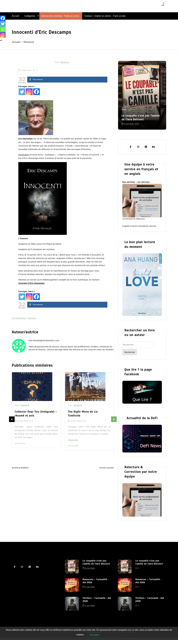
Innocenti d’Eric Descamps (31, 283)
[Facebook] (36, 91)
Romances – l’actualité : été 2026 (140, 110)
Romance (65, 62)
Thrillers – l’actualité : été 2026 (97, 600)
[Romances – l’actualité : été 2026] (72, 585)
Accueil (15, 16)
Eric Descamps (19, 318)
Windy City (20, 440)
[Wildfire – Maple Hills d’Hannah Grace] (86, 387)
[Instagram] (29, 91)
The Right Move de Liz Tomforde (30, 413)
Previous (12, 419)
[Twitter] (22, 91)
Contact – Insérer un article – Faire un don (105, 16)
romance (149, 122)
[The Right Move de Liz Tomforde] (32, 386)
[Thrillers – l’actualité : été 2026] (72, 604)
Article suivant (107, 468)
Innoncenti (23, 155)
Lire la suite (20, 446)
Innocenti (32, 318)
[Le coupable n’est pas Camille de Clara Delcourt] (72, 566)
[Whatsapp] (3, 29)
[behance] (153, 147)
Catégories (29, 16)
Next (114, 419)
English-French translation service (139, 226)
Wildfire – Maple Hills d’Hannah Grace (89, 414)
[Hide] (1, 40)
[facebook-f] (131, 147)
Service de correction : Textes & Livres (60, 16)
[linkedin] (146, 147)
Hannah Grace (74, 444)
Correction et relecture (133, 219)
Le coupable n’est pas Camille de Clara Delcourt (96, 562)
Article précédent (20, 468)
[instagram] (138, 147)
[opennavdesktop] (163, 5)
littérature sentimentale (133, 122)
